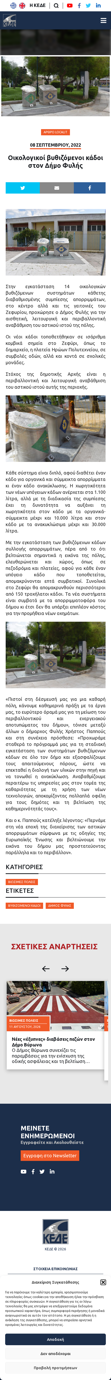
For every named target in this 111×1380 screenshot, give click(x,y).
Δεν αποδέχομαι (55, 1353)
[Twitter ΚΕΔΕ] (88, 6)
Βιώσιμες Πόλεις (21, 882)
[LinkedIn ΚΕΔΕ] (98, 6)
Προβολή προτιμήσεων (55, 1368)
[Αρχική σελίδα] (9, 20)
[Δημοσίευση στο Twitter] (23, 188)
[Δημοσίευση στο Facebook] (90, 188)
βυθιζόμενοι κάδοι (24, 905)
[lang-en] (22, 6)
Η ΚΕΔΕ (38, 5)
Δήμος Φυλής (59, 905)
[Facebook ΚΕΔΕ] (79, 6)
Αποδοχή (55, 1339)
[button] (103, 1282)
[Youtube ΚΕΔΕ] (70, 6)
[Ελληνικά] (13, 6)
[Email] (57, 188)
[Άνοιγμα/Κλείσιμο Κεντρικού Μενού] (103, 20)
